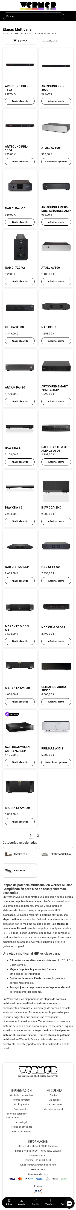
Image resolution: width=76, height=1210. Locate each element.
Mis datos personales (54, 1109)
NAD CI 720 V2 (15, 267)
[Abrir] (70, 16)
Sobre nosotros (21, 1109)
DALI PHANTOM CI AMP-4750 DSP (17, 749)
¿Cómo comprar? (21, 1099)
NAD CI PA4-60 (15, 208)
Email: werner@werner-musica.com (38, 1164)
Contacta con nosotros (21, 1095)
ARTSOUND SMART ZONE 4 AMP (54, 388)
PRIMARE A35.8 (52, 748)
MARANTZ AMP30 (17, 688)
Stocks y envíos (21, 1104)
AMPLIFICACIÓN (22, 33)
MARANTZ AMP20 (17, 807)
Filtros (22, 41)
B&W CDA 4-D (14, 448)
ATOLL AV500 (50, 267)
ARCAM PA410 (15, 387)
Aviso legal (21, 1122)
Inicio (6, 33)
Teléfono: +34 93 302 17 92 (38, 1160)
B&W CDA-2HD (51, 507)
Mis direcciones (54, 1104)
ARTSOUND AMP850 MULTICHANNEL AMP (56, 209)
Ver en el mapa (38, 1169)
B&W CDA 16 (13, 507)
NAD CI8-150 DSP (53, 627)
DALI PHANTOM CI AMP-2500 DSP (54, 448)
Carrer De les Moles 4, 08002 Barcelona (38, 1146)
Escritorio (54, 1095)
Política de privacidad (21, 1126)
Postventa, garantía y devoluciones (16, 1115)
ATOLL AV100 (50, 148)
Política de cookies (21, 1131)
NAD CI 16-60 (50, 567)
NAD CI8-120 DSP (17, 567)
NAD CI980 (48, 327)
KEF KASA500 (14, 327)
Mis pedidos (54, 1099)
